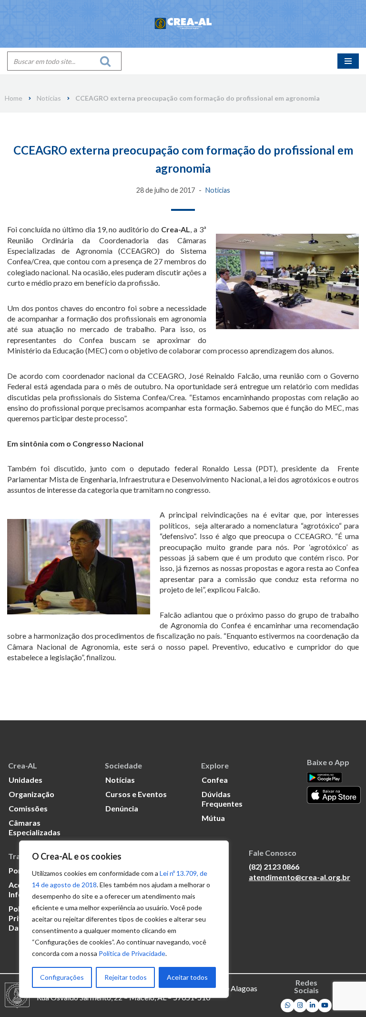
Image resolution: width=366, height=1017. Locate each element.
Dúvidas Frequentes (222, 798)
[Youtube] (325, 1006)
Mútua (213, 817)
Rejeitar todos (125, 977)
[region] (124, 919)
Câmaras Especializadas (35, 827)
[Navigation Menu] (348, 61)
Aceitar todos (187, 977)
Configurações (62, 977)
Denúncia (121, 808)
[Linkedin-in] (312, 1006)
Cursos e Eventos (136, 794)
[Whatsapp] (288, 1006)
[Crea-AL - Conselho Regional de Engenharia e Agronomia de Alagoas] (183, 24)
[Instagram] (300, 1006)
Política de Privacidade (132, 953)
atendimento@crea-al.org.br (299, 877)
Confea (215, 779)
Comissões (28, 808)
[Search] (108, 61)
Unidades (25, 779)
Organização (31, 794)
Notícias (49, 98)
